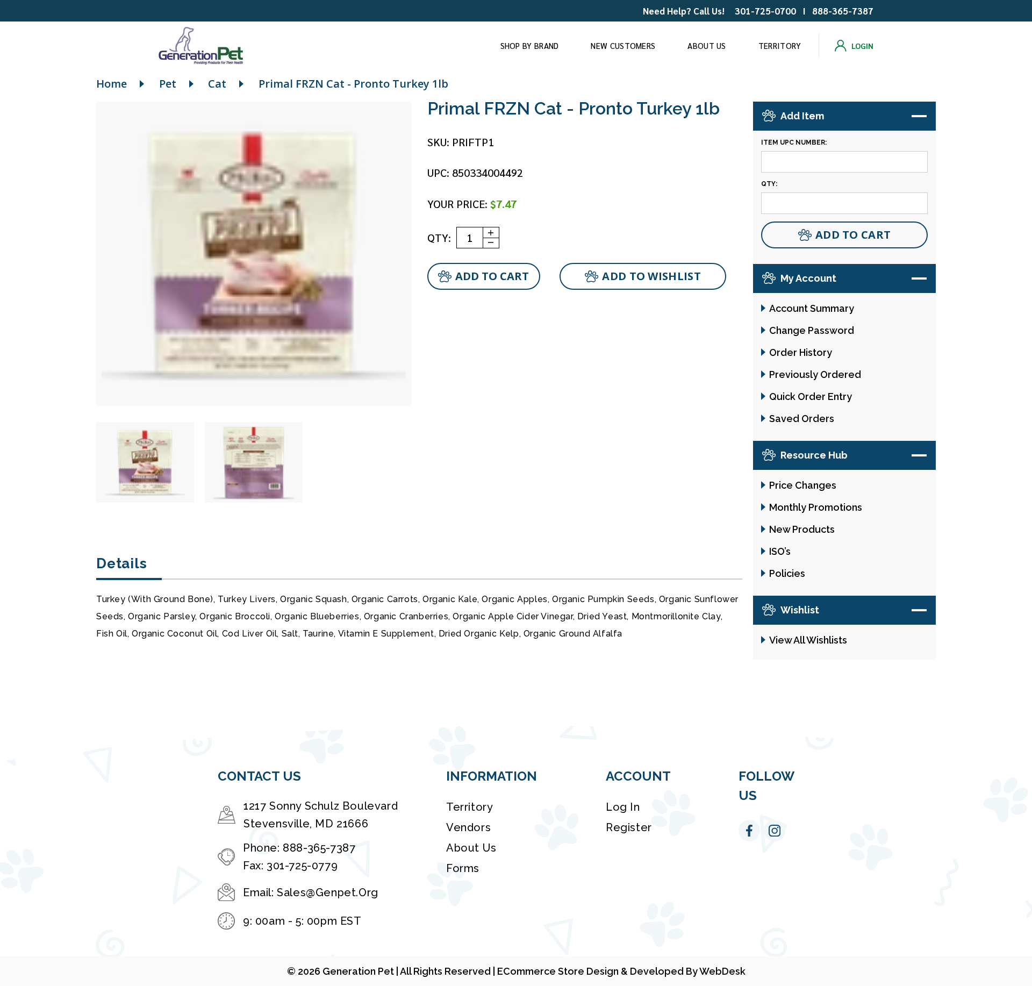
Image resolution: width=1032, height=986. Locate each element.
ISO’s (780, 551)
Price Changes (802, 485)
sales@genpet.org (327, 892)
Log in (623, 807)
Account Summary (811, 308)
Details (121, 563)
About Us (706, 45)
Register (629, 827)
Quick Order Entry (810, 396)
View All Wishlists (808, 640)
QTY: (439, 238)
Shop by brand (529, 45)
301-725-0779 (302, 865)
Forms (462, 868)
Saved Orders (801, 418)
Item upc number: (794, 142)
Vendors (468, 827)
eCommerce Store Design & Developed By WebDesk (621, 971)
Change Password (811, 330)
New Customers (623, 45)
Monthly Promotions (815, 507)
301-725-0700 (765, 11)
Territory (779, 45)
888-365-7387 (842, 11)
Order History (800, 352)
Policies (787, 573)
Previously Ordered (815, 374)
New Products (802, 529)
